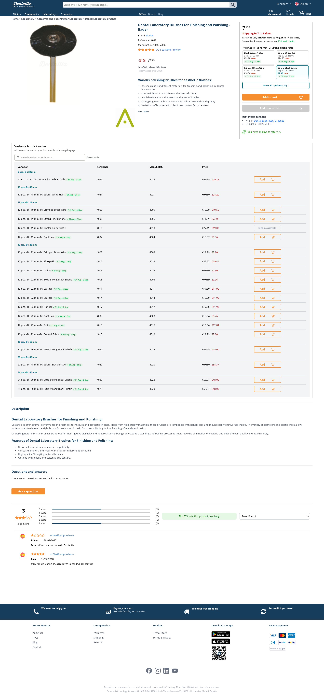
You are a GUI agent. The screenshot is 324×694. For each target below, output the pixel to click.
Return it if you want (281, 608)
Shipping (98, 637)
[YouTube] (175, 671)
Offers (142, 14)
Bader (149, 35)
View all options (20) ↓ (276, 85)
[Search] (233, 5)
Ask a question (28, 491)
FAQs (35, 637)
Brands (152, 14)
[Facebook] (149, 671)
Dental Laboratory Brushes (100, 18)
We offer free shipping (205, 608)
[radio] (258, 57)
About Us (38, 632)
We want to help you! (53, 608)
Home (15, 18)
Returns (97, 642)
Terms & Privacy (162, 637)
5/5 (168, 49)
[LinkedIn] (166, 671)
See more (143, 111)
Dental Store (160, 632)
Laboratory (27, 18)
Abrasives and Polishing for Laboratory (59, 18)
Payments (98, 632)
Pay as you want (122, 608)
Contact (37, 647)
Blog (160, 14)
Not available (267, 228)
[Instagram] (158, 671)
